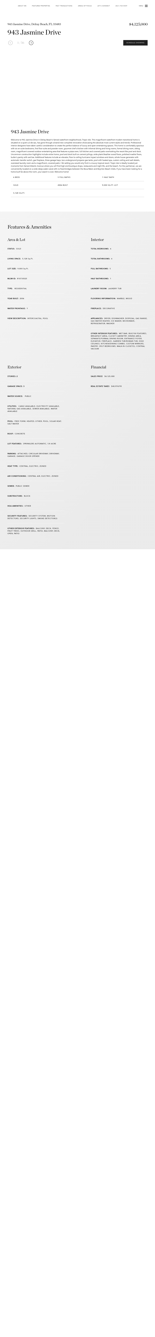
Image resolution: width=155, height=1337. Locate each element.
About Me (22, 6)
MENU (141, 6)
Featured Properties (41, 6)
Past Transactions (64, 6)
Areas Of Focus (85, 6)
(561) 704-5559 (121, 6)
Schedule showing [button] (135, 43)
